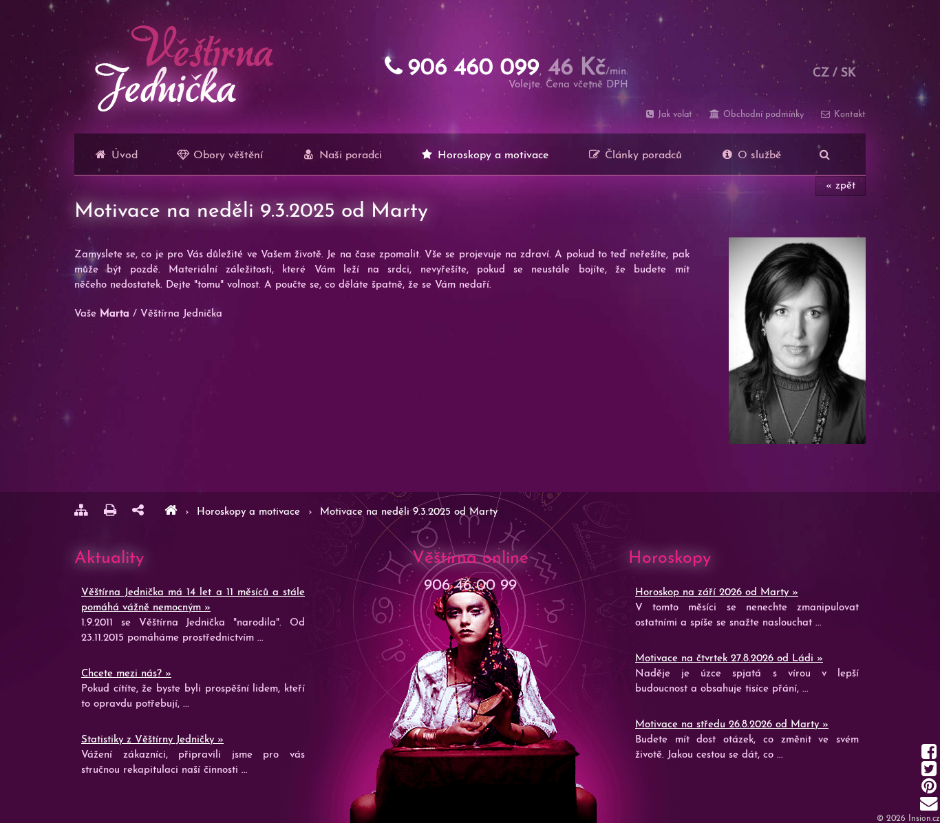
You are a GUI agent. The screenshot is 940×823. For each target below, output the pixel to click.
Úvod (123, 155)
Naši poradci (349, 155)
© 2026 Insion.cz (908, 819)
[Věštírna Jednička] (170, 512)
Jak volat (673, 114)
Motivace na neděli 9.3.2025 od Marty (409, 512)
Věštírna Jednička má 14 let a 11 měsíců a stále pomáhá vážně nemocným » (193, 600)
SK (848, 73)
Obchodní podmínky (761, 114)
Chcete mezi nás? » (126, 674)
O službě (757, 155)
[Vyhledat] (824, 154)
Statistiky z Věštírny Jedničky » (152, 740)
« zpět (840, 186)
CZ (821, 73)
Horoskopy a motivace (491, 155)
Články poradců (641, 155)
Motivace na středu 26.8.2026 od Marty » (732, 725)
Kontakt (848, 114)
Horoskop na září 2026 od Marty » (716, 593)
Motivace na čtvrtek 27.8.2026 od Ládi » (729, 659)
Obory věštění (226, 155)
